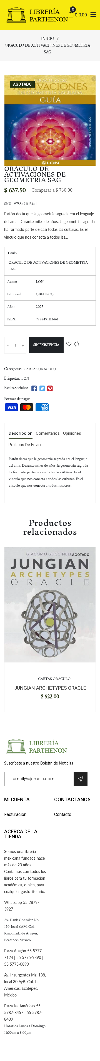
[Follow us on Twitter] (42, 389)
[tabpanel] (50, 604)
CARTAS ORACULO (40, 369)
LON (25, 378)
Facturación (15, 814)
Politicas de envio (25, 445)
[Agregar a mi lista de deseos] (68, 345)
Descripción (20, 433)
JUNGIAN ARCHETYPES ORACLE (50, 688)
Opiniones (72, 433)
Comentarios (48, 433)
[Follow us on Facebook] (34, 389)
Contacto (62, 814)
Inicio (47, 38)
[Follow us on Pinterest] (50, 389)
